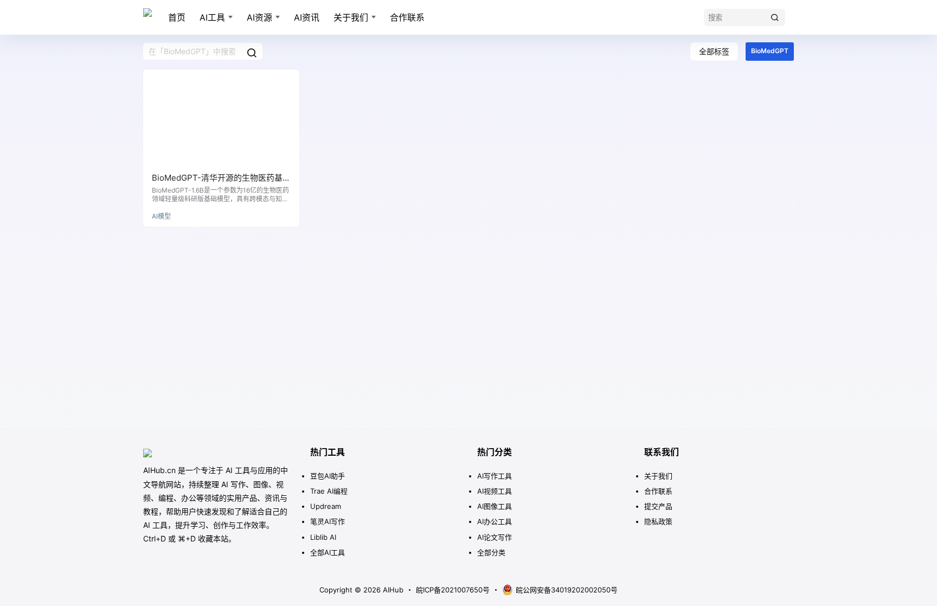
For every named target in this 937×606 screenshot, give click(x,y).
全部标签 (714, 51)
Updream (325, 506)
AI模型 (161, 216)
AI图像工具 (494, 506)
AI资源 (259, 17)
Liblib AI (323, 537)
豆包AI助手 (327, 475)
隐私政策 (658, 521)
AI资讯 (306, 17)
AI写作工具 (494, 475)
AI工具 (212, 17)
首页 (176, 17)
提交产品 (658, 506)
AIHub (392, 589)
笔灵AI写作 (327, 521)
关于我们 (350, 17)
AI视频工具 (494, 491)
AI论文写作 (494, 537)
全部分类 (491, 552)
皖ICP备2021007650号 (453, 589)
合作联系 (407, 17)
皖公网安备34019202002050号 (567, 589)
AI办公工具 (494, 521)
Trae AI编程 (329, 491)
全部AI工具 (327, 552)
